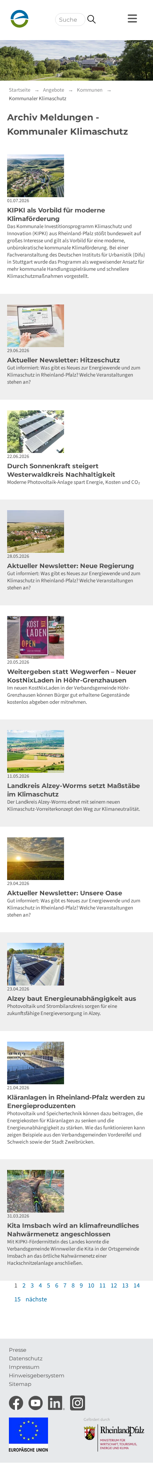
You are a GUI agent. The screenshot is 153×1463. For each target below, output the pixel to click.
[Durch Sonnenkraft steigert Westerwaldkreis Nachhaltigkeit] (76, 431)
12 (114, 1285)
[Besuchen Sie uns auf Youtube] (36, 1400)
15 (17, 1299)
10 (91, 1285)
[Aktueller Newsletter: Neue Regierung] (76, 531)
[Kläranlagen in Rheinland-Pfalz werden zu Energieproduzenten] (76, 1063)
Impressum (24, 1367)
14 (136, 1285)
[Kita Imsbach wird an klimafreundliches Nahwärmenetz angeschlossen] (76, 1191)
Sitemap (20, 1384)
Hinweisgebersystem (36, 1375)
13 (125, 1285)
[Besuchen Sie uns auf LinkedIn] (57, 1400)
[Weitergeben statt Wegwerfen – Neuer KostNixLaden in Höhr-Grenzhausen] (76, 637)
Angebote (53, 90)
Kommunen (89, 90)
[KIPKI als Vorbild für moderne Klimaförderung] (76, 176)
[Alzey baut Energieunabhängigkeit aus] (76, 964)
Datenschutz (26, 1358)
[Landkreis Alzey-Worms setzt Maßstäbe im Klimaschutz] (76, 751)
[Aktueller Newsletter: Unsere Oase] (76, 858)
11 (102, 1285)
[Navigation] (133, 18)
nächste (36, 1299)
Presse (17, 1349)
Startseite (19, 90)
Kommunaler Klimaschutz (37, 98)
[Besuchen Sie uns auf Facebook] (17, 1400)
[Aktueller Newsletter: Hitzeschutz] (76, 325)
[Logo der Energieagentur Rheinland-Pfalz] (43, 19)
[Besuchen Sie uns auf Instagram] (77, 1400)
